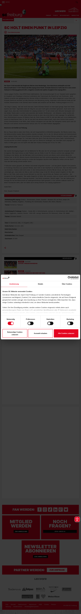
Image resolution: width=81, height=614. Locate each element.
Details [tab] (40, 284)
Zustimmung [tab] (14, 284)
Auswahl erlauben (40, 333)
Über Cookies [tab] (67, 284)
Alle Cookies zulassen (66, 333)
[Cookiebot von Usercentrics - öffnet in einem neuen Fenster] (69, 277)
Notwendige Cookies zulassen (14, 333)
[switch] (31, 323)
